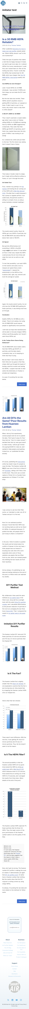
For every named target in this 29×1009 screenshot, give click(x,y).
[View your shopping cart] (24, 3)
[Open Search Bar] (21, 3)
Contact (14, 969)
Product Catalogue (21, 957)
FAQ (14, 971)
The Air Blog (7, 947)
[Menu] (27, 3)
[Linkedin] (12, 1000)
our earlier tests (14, 597)
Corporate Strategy (7, 950)
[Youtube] (17, 1000)
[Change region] (19, 3)
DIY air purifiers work (11, 875)
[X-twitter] (8, 1000)
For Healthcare (21, 945)
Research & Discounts (14, 976)
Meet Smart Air (7, 942)
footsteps (8, 470)
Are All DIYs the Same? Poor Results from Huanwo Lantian (14, 422)
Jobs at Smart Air (7, 953)
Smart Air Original (17, 683)
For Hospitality (21, 952)
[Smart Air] (3, 3)
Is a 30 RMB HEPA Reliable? (13, 41)
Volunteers (14, 974)
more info (9, 611)
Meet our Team (7, 955)
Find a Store (14, 966)
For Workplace (21, 942)
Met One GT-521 (19, 769)
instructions (21, 461)
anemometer (6, 270)
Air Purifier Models (7, 945)
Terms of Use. (14, 1006)
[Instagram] (21, 1000)
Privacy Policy (22, 1004)
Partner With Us (21, 954)
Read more (22, 384)
